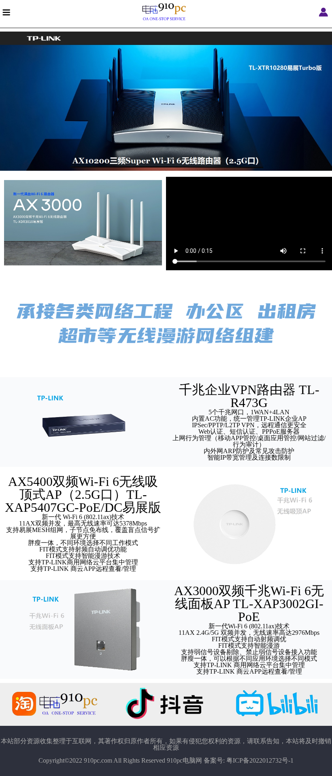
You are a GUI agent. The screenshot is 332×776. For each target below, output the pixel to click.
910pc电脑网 (184, 760)
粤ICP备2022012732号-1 (260, 760)
